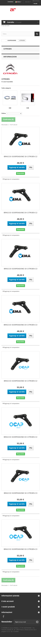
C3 (28, 108)
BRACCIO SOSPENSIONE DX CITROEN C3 (20, 325)
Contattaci (10, 1)
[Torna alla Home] (3, 40)
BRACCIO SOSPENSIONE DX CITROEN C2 (20, 213)
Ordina (3, 113)
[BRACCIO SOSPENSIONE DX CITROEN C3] (20, 308)
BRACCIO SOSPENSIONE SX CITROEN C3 (20, 269)
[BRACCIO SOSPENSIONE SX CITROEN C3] (20, 252)
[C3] (27, 98)
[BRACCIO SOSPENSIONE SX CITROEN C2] (20, 140)
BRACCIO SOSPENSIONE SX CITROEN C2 (20, 157)
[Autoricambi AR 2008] (20, 11)
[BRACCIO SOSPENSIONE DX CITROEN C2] (20, 196)
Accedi (35, 3)
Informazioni (10, 57)
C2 (10, 108)
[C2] (10, 98)
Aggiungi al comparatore (11, 179)
